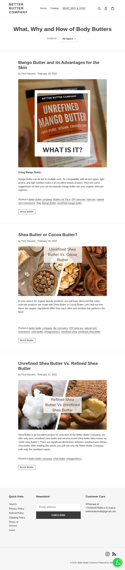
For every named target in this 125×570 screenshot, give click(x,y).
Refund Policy (16, 513)
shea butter (37, 331)
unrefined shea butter (89, 331)
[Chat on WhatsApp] (117, 562)
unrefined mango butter (69, 203)
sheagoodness (52, 331)
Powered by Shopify (107, 563)
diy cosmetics (60, 328)
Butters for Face (61, 199)
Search (13, 504)
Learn (12, 530)
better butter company (40, 199)
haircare (91, 199)
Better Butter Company (18, 8)
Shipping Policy (17, 517)
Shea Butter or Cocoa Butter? (47, 234)
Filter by (52, 38)
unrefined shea (69, 331)
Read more (27, 212)
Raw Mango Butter (46, 203)
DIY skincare (78, 199)
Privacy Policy (16, 508)
